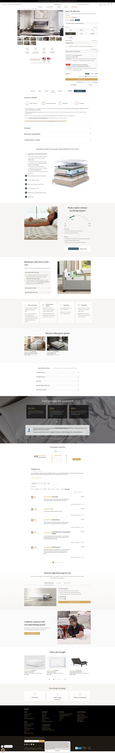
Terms (25, 749)
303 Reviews (79, 670)
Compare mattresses (46, 718)
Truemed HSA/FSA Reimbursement (48, 729)
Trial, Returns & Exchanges (29, 724)
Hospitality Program (80, 718)
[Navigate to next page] (64, 562)
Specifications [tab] (44, 368)
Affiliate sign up (79, 720)
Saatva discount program (46, 728)
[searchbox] (37, 483)
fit (41, 489)
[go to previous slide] (49, 679)
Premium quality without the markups (66, 714)
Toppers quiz (44, 717)
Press (60, 720)
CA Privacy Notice (41, 749)
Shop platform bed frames (74, 602)
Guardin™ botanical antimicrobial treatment (38, 118)
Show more (67, 489)
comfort (57, 489)
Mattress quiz (44, 714)
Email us (25, 717)
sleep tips (43, 737)
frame (49, 489)
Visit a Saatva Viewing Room (29, 718)
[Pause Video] (27, 237)
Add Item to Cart (81, 79)
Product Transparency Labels (47, 721)
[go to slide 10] (33, 43)
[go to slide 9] (27, 43)
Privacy (29, 749)
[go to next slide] (90, 411)
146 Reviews (34, 670)
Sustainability (61, 717)
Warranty (25, 727)
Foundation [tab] (58, 583)
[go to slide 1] (20, 39)
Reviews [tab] (55, 451)
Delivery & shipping (27, 725)
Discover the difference (32, 633)
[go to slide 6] (52, 39)
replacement (36, 489)
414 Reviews (34, 351)
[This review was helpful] (80, 504)
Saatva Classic (51, 121)
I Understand (57, 750)
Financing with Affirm (45, 727)
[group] (40, 23)
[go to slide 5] (46, 39)
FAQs (25, 731)
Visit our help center (27, 714)
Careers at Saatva (80, 714)
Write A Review (76, 459)
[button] (81, 23)
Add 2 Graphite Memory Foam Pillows (80, 64)
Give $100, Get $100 (80, 721)
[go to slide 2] (27, 39)
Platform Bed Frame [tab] (49, 583)
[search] (88, 4)
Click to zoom (57, 33)
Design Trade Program (81, 715)
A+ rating (47, 428)
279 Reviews (57, 351)
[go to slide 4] (39, 39)
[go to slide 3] (33, 39)
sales (34, 737)
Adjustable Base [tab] (67, 583)
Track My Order (10, 4)
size (32, 489)
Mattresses (29, 9)
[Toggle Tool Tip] (65, 599)
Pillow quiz (44, 715)
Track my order (27, 730)
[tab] (37, 163)
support (53, 489)
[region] (57, 348)
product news (37, 737)
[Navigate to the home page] (57, 4)
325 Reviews (57, 670)
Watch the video (83, 248)
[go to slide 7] (59, 39)
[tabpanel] (37, 165)
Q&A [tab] (60, 451)
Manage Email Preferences (29, 733)
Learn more (95, 82)
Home (25, 9)
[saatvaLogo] (26, 709)
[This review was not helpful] (82, 504)
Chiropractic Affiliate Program (82, 717)
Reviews (43, 720)
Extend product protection (29, 728)
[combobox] (52, 483)
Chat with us (26, 715)
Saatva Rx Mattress (34, 9)
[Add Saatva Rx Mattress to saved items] (61, 12)
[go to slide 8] (20, 43)
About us (61, 718)
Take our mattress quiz (73, 248)
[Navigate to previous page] (51, 562)
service (62, 489)
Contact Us (4, 4)
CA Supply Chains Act (34, 749)
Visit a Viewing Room (17, 4)
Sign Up (41, 741)
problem (44, 489)
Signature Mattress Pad (77, 55)
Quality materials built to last (64, 715)
